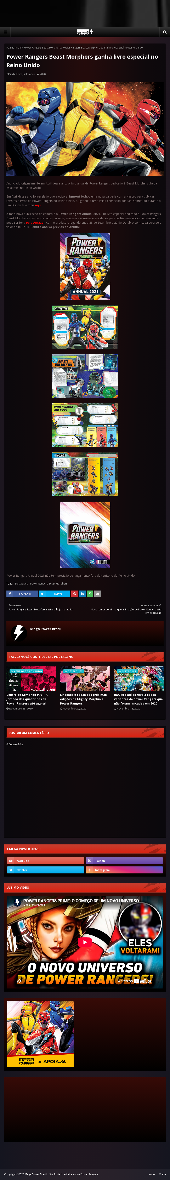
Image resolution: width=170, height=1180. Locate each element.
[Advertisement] (85, 13)
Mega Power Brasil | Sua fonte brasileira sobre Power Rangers (61, 1174)
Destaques (21, 583)
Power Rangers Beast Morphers (42, 47)
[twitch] (124, 860)
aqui (38, 205)
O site (162, 1174)
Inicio (152, 1174)
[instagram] (124, 869)
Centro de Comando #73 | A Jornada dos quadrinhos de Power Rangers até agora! (27, 699)
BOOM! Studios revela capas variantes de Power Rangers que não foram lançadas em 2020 (138, 699)
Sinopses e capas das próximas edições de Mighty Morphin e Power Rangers (83, 699)
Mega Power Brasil (45, 629)
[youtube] (45, 860)
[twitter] (45, 869)
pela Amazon (35, 222)
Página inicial (14, 47)
